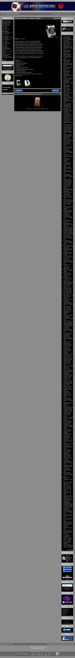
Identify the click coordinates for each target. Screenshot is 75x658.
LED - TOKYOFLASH (6, 43)
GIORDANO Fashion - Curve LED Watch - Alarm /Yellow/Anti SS (68, 190)
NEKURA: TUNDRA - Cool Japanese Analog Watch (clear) (67, 458)
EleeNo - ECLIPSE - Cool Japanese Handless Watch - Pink (68, 297)
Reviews (64, 25)
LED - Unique (4, 44)
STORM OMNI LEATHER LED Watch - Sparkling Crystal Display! (68, 325)
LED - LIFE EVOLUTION (6, 32)
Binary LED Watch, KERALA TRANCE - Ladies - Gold (67, 51)
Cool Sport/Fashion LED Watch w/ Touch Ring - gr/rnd (68, 441)
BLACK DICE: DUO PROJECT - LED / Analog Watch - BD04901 (68, 140)
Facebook (67, 634)
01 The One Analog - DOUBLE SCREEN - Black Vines (67, 542)
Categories (5, 18)
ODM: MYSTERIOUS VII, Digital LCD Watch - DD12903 (68, 208)
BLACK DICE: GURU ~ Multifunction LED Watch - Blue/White (68, 389)
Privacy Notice (64, 611)
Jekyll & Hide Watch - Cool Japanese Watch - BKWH (68, 168)
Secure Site (5, 72)
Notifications (65, 552)
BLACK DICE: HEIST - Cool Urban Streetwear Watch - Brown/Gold (68, 291)
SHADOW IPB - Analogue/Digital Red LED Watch (68, 82)
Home (2, 13)
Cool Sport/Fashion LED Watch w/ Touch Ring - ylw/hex (68, 447)
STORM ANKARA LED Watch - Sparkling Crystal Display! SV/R (68, 246)
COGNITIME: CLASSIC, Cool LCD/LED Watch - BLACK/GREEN (68, 316)
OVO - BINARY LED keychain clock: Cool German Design (67, 108)
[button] (56, 14)
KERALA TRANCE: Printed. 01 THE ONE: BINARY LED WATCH (67, 97)
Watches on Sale (5, 55)
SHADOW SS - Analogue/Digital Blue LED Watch (68, 101)
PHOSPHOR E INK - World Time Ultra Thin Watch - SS (67, 221)
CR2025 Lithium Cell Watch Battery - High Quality (67, 493)
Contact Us (64, 614)
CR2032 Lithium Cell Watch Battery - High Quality (67, 395)
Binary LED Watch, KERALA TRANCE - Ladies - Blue (67, 72)
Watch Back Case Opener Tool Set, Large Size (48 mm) (68, 437)
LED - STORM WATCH (6, 39)
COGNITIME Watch (5, 24)
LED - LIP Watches (5, 33)
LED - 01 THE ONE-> (6, 25)
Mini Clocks (4, 59)
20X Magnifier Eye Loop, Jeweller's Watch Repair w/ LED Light (68, 466)
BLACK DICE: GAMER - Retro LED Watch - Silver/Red (68, 68)
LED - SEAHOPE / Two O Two (7, 37)
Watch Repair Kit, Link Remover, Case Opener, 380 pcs (68, 515)
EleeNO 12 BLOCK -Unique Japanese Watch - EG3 (68, 156)
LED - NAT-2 (4, 34)
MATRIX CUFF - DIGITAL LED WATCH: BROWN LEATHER (37, 108)
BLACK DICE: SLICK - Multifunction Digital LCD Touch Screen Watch (68, 523)
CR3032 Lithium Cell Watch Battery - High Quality (67, 489)
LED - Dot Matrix (14, 13)
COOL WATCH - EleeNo (6, 56)
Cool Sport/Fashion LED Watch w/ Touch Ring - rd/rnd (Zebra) (68, 483)
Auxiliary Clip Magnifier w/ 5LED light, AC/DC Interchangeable (68, 372)
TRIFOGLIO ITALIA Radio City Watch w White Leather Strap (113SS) (68, 282)
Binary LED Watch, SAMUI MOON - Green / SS (68, 122)
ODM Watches (5, 46)
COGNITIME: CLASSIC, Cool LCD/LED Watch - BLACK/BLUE (68, 507)
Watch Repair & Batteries (6, 54)
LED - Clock (4, 30)
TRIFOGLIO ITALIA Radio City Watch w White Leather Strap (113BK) (68, 200)
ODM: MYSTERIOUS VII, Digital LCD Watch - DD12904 (68, 404)
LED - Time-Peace (5, 42)
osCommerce (40, 648)
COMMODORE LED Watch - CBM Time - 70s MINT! (68, 171)
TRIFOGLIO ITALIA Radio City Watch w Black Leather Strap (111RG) (68, 545)
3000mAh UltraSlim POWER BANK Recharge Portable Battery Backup (68, 503)
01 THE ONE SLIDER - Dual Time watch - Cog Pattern (68, 519)
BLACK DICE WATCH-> (6, 20)
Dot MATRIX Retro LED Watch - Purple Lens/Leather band (68, 193)
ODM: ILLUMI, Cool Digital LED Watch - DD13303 (67, 312)
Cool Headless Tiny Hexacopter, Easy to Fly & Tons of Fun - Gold (68, 115)
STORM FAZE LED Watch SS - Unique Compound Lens (67, 378)
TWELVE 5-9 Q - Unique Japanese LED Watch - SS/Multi (68, 270)
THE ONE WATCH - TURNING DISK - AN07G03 (67, 159)
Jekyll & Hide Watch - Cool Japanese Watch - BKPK (68, 470)
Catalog (7, 13)
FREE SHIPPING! (66, 593)
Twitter (67, 626)
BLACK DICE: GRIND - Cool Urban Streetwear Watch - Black (68, 147)
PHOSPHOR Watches (6, 48)
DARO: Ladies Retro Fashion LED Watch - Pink (67, 204)
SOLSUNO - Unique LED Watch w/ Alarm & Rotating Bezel (68, 93)
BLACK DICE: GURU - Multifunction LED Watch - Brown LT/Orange (68, 496)
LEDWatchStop (41, 647)
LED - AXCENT (5, 26)
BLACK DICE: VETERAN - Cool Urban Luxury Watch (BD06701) (68, 79)
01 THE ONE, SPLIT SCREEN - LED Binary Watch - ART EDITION (68, 538)
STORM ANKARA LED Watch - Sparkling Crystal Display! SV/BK (68, 39)
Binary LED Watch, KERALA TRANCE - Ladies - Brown (67, 61)
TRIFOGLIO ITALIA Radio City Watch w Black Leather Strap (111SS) (68, 322)
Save (68, 576)
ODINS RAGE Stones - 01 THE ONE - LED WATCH (68, 57)
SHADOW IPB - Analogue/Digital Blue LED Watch (68, 75)
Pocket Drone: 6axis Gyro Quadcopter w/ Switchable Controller (67, 104)
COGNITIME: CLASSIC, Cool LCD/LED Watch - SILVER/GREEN (68, 334)
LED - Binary (4, 27)
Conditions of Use (65, 612)
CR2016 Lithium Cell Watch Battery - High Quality (67, 144)
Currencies (65, 582)
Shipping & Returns (65, 609)
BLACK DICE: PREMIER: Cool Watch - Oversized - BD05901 (68, 426)
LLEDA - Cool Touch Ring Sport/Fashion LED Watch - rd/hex (68, 366)
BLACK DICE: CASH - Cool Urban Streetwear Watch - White (68, 279)
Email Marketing (6, 94)
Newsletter (5, 83)
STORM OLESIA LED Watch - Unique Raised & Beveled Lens (68, 257)
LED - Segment (5, 38)
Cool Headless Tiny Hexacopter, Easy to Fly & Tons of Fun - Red (68, 119)
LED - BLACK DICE (5, 28)
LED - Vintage (4, 45)
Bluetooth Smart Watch (6, 21)
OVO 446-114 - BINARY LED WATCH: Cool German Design (68, 111)
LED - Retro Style (5, 36)
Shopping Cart (65, 33)
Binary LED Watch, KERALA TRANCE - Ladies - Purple (67, 90)
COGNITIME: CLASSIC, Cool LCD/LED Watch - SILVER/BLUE (68, 500)
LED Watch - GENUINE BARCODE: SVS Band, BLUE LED (68, 64)
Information (64, 606)
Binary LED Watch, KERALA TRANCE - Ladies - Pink (67, 86)
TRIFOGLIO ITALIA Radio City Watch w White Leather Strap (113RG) (68, 407)
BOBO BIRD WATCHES (6, 22)
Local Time (65, 618)
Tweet (67, 579)
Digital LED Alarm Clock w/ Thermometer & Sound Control (68, 48)
